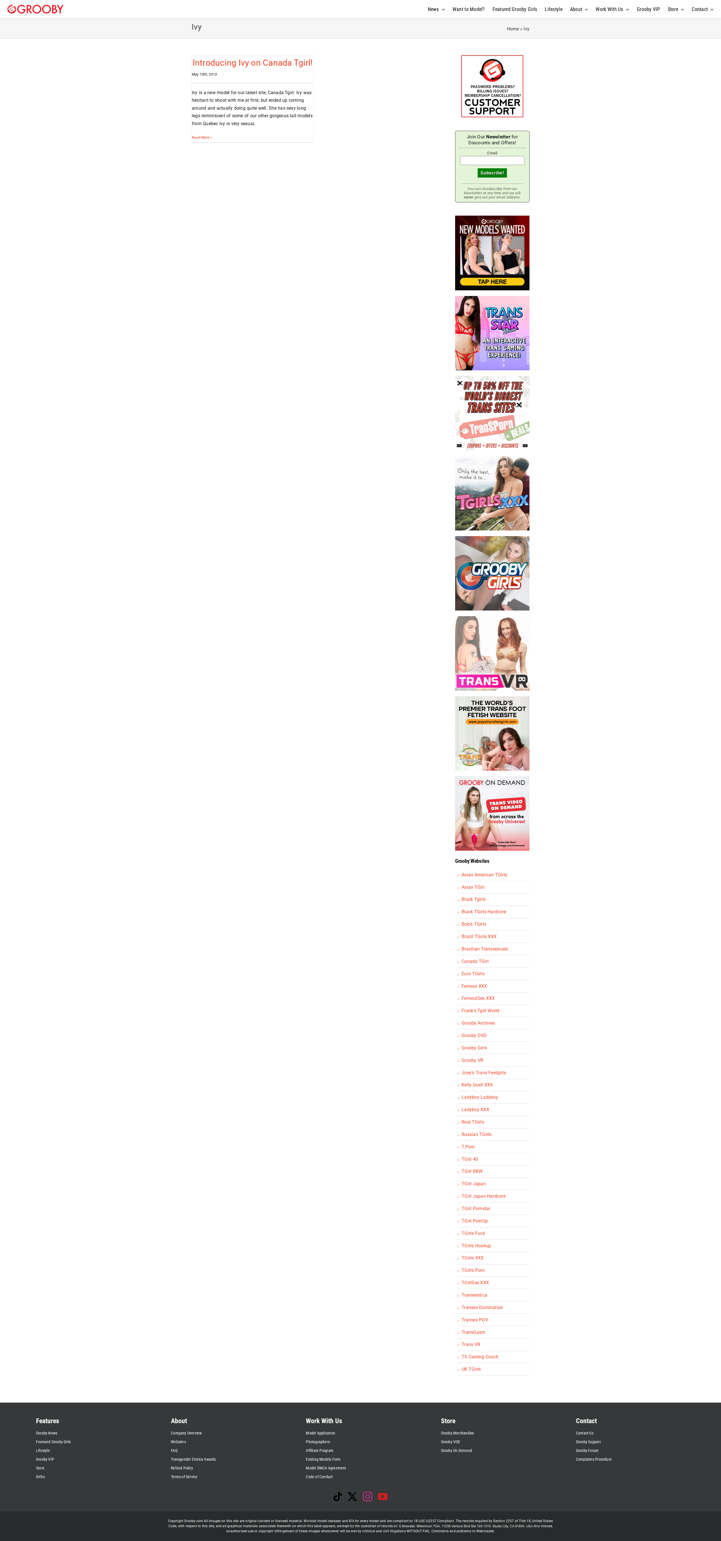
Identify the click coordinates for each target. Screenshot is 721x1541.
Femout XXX (474, 986)
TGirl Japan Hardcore (484, 1196)
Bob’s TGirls (474, 924)
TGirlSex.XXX (475, 1282)
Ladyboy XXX (475, 1109)
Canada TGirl (475, 961)
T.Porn (468, 1146)
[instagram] (367, 1496)
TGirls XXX (473, 1258)
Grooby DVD (474, 1035)
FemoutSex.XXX (478, 998)
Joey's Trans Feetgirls (484, 1072)
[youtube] (383, 1496)
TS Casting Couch (480, 1356)
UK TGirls (471, 1369)
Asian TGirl (473, 887)
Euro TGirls (473, 973)
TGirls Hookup (476, 1245)
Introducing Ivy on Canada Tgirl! (253, 63)
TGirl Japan (474, 1183)
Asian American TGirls (484, 874)
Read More (201, 137)
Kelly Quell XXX (477, 1084)
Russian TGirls (476, 1134)
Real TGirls (473, 1122)
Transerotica (474, 1295)
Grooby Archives (478, 1023)
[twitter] (352, 1496)
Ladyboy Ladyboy (480, 1097)
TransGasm (473, 1332)
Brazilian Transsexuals (485, 949)
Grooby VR (472, 1060)
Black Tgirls (474, 899)
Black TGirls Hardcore (484, 911)
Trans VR (471, 1344)
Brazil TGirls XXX (479, 936)
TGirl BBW (472, 1171)
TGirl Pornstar (476, 1208)
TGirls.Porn (473, 1270)
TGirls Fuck (473, 1233)
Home (513, 29)
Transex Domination (482, 1307)
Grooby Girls (474, 1048)
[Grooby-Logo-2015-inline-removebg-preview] (35, 7)
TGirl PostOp (475, 1221)
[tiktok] (337, 1496)
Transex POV (475, 1320)
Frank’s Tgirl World (481, 1010)
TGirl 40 (470, 1159)
